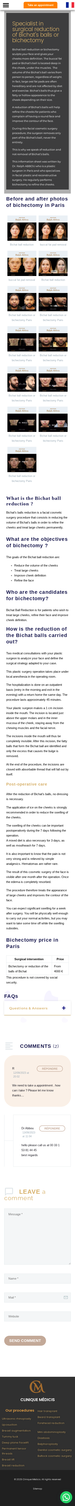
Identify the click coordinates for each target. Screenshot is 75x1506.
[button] (6, 5)
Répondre (50, 1068)
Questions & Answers (28, 1008)
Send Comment (25, 1341)
